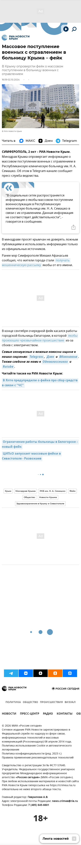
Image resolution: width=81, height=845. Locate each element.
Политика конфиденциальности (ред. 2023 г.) (31, 754)
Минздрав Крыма (25, 491)
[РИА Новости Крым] (15, 37)
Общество (29, 497)
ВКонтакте (68, 357)
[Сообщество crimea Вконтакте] (26, 673)
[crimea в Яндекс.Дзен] (40, 673)
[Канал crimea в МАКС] (70, 673)
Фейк (73, 491)
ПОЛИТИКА (13, 702)
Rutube (8, 366)
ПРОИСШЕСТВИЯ (51, 702)
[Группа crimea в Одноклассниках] (55, 673)
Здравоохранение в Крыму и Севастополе (40, 503)
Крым (8, 491)
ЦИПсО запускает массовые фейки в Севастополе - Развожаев (32, 456)
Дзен (50, 357)
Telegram (36, 357)
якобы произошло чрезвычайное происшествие (40, 338)
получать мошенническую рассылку (36, 262)
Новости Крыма (48, 497)
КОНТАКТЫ (65, 714)
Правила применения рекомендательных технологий (37, 758)
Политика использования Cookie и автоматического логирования (37, 748)
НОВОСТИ (9, 714)
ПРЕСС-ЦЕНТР (29, 714)
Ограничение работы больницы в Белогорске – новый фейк (40, 444)
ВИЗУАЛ (70, 702)
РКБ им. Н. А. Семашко (52, 491)
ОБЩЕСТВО (30, 702)
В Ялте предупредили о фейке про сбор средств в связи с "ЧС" (40, 383)
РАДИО (48, 714)
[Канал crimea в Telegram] (11, 673)
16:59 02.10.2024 (11, 79)
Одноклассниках (55, 361)
